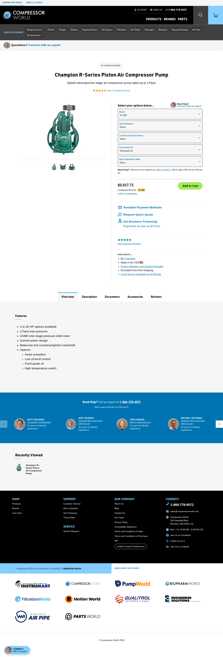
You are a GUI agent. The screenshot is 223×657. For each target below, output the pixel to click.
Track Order (69, 517)
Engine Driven (89, 29)
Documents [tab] (112, 296)
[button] (156, 9)
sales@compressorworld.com (184, 511)
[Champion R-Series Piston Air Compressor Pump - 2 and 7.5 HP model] (54, 167)
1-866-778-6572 (163, 169)
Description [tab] (89, 296)
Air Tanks (135, 29)
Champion (129, 258)
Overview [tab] (68, 296)
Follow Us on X (177, 541)
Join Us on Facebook (180, 535)
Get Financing (70, 513)
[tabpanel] (111, 347)
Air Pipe (196, 29)
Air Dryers (106, 29)
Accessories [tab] (135, 296)
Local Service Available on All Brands (141, 274)
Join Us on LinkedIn (179, 546)
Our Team (119, 517)
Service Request (71, 531)
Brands (170, 19)
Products (153, 19)
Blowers (163, 29)
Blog (117, 508)
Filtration (121, 29)
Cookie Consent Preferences (131, 546)
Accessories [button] (33, 35)
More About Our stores (127, 568)
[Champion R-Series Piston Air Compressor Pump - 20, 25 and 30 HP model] (72, 167)
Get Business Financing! (141, 224)
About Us (119, 504)
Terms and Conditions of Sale (129, 531)
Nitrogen (149, 29)
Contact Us (120, 513)
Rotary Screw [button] (34, 29)
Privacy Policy (121, 522)
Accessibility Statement (126, 527)
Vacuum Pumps (180, 29)
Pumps (62, 29)
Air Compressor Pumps (110, 65)
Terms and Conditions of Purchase (131, 536)
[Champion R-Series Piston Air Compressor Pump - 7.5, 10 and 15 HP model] (63, 167)
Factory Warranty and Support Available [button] (142, 266)
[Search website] (200, 15)
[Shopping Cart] (215, 15)
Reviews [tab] (156, 296)
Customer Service (72, 504)
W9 (116, 540)
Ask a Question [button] (70, 508)
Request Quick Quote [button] (138, 214)
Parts (182, 19)
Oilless (74, 29)
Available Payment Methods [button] (142, 207)
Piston (51, 29)
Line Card (17, 513)
